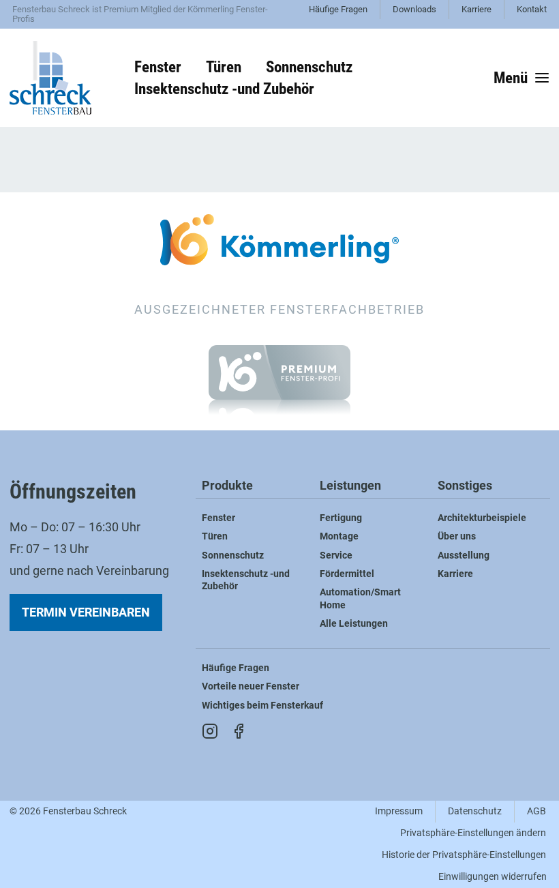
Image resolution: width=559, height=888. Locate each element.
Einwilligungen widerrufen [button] (492, 877)
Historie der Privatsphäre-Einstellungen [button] (464, 855)
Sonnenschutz (233, 555)
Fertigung (341, 518)
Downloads (414, 9)
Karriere (477, 9)
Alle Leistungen (354, 624)
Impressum (399, 811)
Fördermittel (347, 574)
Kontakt (532, 9)
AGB (536, 811)
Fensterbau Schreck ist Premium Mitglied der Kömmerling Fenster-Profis (140, 14)
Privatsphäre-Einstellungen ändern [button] (473, 833)
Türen (215, 536)
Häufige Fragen (338, 9)
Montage (339, 536)
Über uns (457, 536)
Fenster (218, 518)
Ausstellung (463, 555)
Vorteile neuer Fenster (250, 686)
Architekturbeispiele (482, 518)
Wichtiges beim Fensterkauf (262, 705)
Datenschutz (475, 811)
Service (336, 555)
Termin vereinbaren (86, 612)
